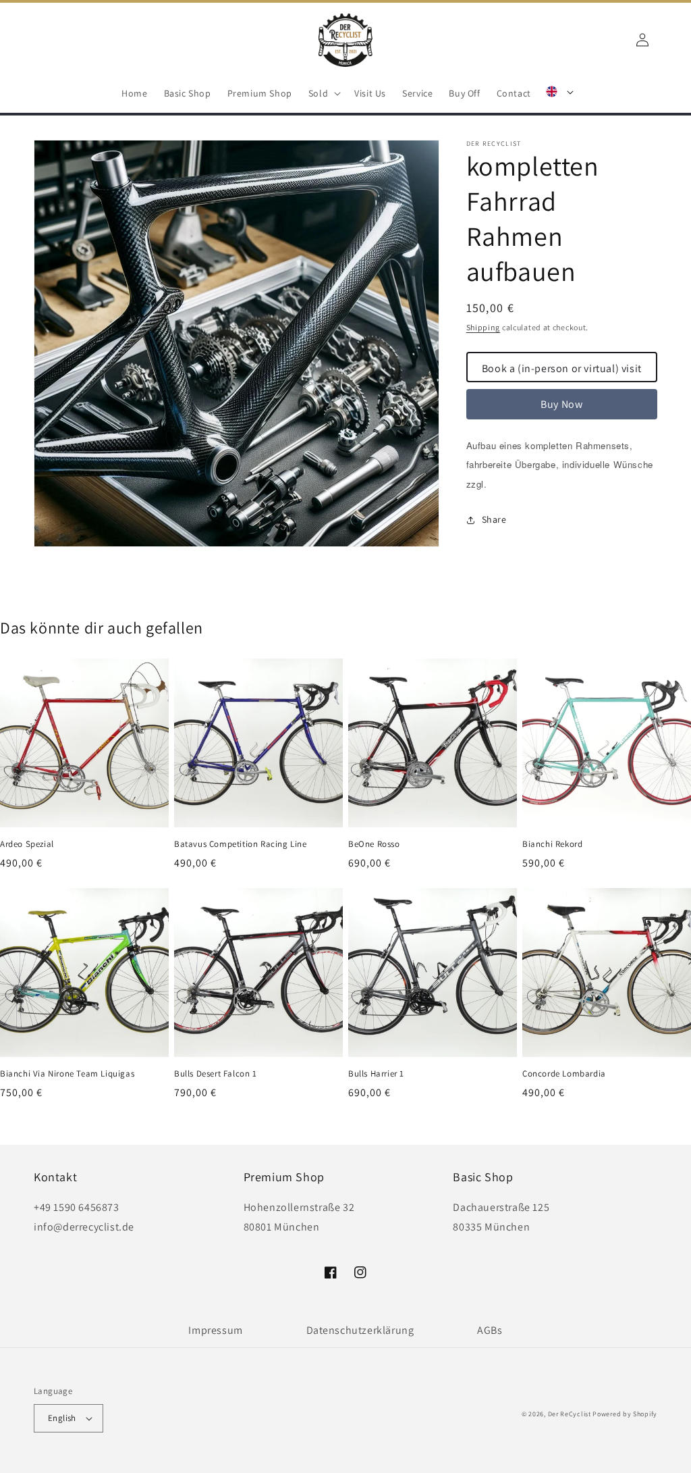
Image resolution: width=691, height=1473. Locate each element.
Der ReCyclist (569, 1414)
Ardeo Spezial (27, 844)
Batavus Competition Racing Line (240, 844)
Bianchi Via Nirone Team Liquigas (67, 1073)
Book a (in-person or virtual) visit (562, 368)
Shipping (483, 327)
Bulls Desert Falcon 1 (215, 1073)
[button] (323, 93)
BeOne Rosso (374, 844)
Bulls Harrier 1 (376, 1073)
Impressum (215, 1330)
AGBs (489, 1330)
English (62, 1418)
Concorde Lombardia (564, 1073)
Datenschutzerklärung (360, 1330)
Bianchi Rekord (552, 844)
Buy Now (561, 404)
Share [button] (494, 519)
